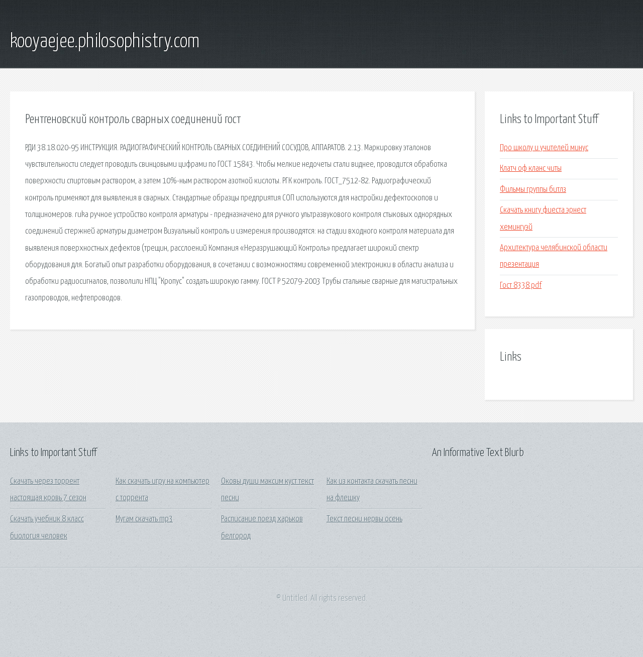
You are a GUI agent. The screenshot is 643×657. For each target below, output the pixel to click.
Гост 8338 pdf (521, 285)
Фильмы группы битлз (533, 189)
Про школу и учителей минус (544, 148)
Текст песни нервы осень (364, 519)
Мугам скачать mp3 (144, 519)
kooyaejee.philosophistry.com (104, 41)
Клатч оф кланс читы (531, 168)
